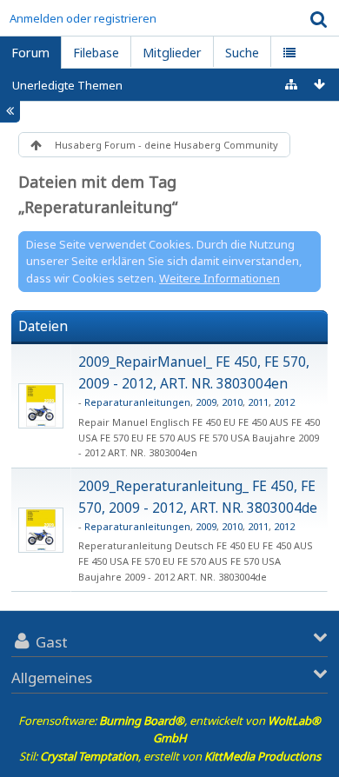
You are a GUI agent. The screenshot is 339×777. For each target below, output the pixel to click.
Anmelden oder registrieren (83, 18)
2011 (258, 401)
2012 (284, 401)
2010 (232, 401)
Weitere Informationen (219, 278)
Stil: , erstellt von (170, 756)
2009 (206, 401)
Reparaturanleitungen (137, 401)
